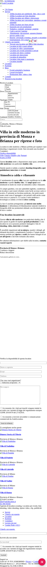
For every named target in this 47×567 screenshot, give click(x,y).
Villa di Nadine (6, 481)
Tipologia (3, 100)
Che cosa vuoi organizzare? (10, 380)
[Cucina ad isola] (14, 115)
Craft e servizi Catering (18, 31)
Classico (7, 155)
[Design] (9, 108)
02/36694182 (10, 1)
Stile (1, 108)
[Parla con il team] (42, 562)
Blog (7, 68)
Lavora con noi (10, 523)
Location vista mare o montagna (22, 59)
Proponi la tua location (13, 79)
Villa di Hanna (6, 493)
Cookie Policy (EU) (12, 525)
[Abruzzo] (13, 85)
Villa (2, 155)
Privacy (29, 562)
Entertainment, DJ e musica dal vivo (23, 40)
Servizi (7, 12)
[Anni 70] (9, 102)
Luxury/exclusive (16, 72)
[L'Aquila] (13, 89)
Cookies (36, 562)
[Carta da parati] (14, 111)
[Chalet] (14, 100)
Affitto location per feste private (22, 25)
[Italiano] (30, 41)
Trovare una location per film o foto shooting (27, 44)
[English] (35, 41)
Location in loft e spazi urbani (21, 46)
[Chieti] (13, 87)
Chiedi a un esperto (12, 42)
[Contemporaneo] (9, 106)
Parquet (24, 155)
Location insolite (16, 61)
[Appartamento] (14, 94)
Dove (2, 91)
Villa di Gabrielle (7, 469)
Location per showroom (19, 55)
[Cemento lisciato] (14, 113)
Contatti (8, 77)
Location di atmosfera (18, 57)
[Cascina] (14, 98)
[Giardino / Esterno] (14, 117)
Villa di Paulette (6, 458)
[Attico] (14, 96)
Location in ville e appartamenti (22, 48)
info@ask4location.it (8, 502)
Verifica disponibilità (8, 153)
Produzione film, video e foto (21, 74)
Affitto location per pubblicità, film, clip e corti (27, 14)
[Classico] (9, 104)
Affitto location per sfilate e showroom (24, 18)
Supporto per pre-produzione (21, 27)
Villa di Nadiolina (7, 446)
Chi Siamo (9, 9)
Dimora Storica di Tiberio (10, 434)
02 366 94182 (5, 504)
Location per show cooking (20, 53)
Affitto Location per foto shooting (22, 16)
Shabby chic (15, 155)
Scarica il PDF (5, 158)
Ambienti (3, 117)
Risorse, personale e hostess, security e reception (28, 38)
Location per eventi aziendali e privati (24, 51)
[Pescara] (13, 91)
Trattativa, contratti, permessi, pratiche (24, 29)
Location (8, 64)
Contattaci (9, 521)
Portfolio (8, 66)
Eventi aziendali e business (20, 70)
